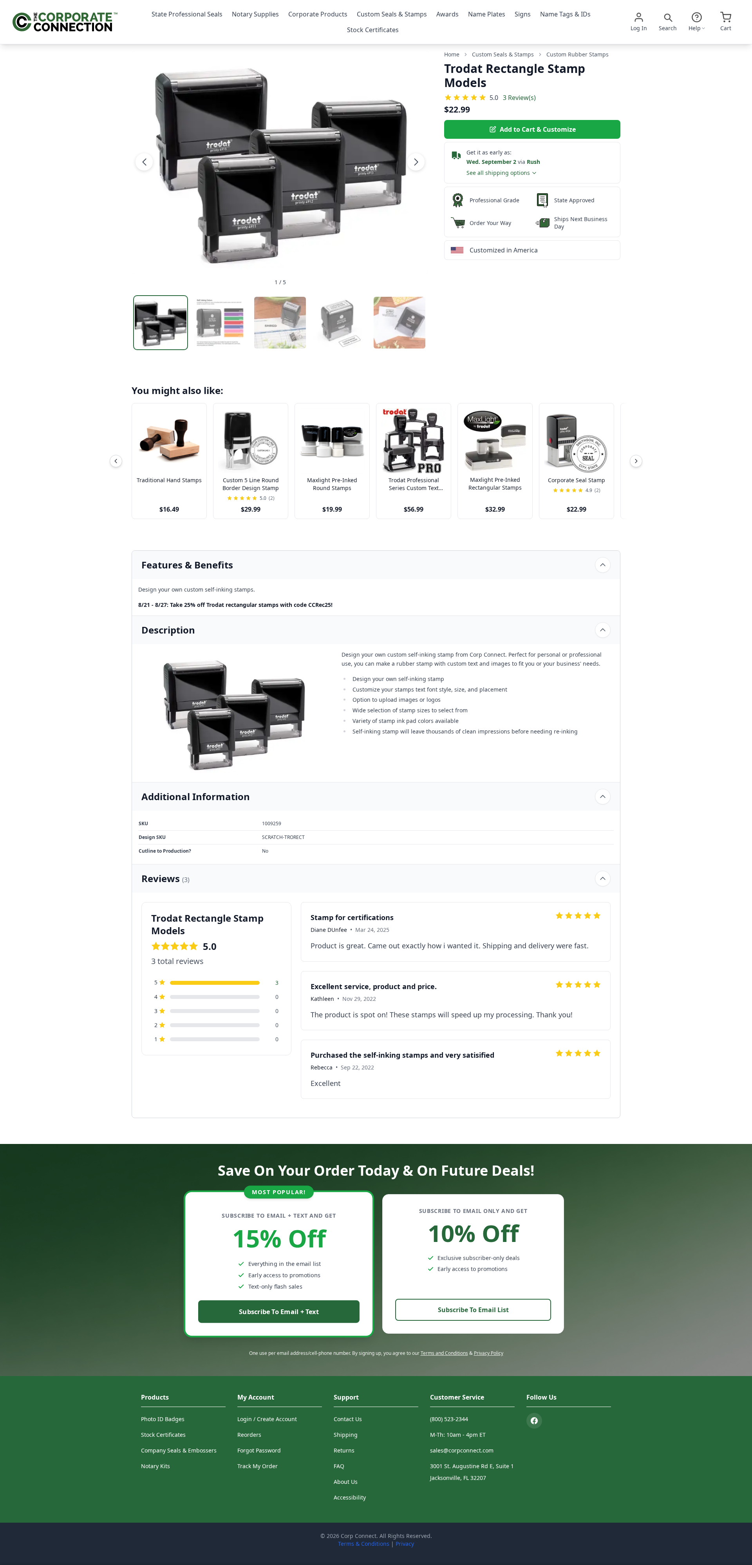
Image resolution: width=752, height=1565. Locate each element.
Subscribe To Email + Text (279, 1311)
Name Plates (486, 14)
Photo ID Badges (162, 1419)
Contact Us (348, 1419)
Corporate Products (317, 14)
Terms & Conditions (363, 1543)
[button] (144, 162)
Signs (523, 14)
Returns (344, 1450)
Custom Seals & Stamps (392, 14)
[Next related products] (636, 461)
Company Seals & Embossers (179, 1450)
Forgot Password (259, 1450)
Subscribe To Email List (473, 1309)
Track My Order (257, 1466)
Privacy (405, 1543)
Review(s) (519, 97)
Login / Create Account (267, 1419)
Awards (447, 14)
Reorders (249, 1434)
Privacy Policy (488, 1353)
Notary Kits (155, 1466)
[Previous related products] (116, 461)
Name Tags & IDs (565, 14)
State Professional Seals (187, 14)
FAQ (339, 1466)
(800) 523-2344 (449, 1419)
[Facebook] (534, 1421)
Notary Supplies (255, 14)
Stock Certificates (373, 29)
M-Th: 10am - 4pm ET (458, 1434)
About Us (346, 1481)
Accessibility (350, 1497)
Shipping (346, 1434)
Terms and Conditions (444, 1353)
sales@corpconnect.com (462, 1450)
